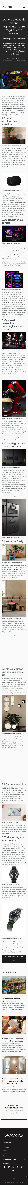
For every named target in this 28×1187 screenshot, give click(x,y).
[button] (14, 960)
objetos (9, 109)
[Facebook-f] (5, 1168)
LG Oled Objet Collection (11, 788)
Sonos (23, 152)
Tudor (14, 844)
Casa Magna (7, 470)
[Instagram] (10, 1168)
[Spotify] (14, 1171)
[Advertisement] (14, 651)
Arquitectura (5, 996)
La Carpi (15, 569)
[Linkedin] (22, 1168)
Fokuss (4, 681)
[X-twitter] (14, 1168)
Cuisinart (19, 357)
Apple (13, 255)
